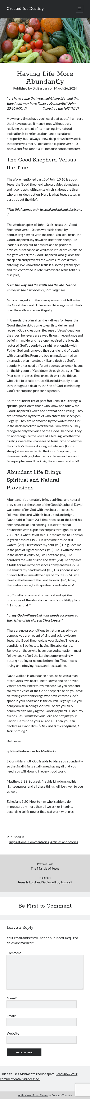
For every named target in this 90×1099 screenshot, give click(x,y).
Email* (11, 1016)
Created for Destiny (25, 8)
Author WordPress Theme (33, 1095)
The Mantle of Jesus (45, 868)
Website (13, 1033)
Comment (14, 953)
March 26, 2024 (65, 88)
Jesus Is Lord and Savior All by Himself (45, 882)
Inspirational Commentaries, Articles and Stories (43, 842)
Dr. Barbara (40, 88)
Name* (12, 998)
